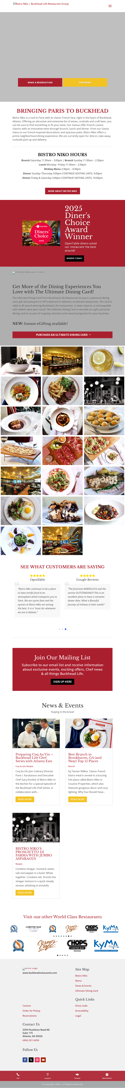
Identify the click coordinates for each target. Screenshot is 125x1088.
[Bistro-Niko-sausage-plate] (62, 464)
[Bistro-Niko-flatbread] (21, 464)
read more (25, 799)
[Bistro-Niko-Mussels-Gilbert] (21, 374)
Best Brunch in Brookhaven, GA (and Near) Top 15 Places (85, 758)
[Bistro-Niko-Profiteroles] (62, 524)
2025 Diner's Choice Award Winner (79, 222)
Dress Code (81, 1005)
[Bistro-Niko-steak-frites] (62, 404)
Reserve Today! (74, 258)
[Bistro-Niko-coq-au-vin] (104, 524)
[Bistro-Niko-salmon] (21, 434)
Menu (78, 980)
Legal (78, 1015)
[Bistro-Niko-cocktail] (104, 374)
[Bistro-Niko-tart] (104, 464)
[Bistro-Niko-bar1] (62, 554)
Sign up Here (62, 681)
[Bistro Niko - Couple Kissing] (104, 404)
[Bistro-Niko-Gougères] (104, 434)
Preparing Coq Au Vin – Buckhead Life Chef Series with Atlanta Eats (34, 758)
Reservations (30, 1015)
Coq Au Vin (20, 766)
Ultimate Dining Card (86, 990)
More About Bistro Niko (62, 191)
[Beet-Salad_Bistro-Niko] (21, 554)
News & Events (83, 985)
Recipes (29, 766)
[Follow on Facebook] (25, 1059)
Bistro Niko (81, 975)
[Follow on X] (31, 1059)
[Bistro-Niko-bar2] (21, 494)
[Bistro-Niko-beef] (62, 434)
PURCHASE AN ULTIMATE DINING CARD (62, 335)
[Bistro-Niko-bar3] (62, 374)
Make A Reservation (40, 82)
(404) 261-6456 (31, 1040)
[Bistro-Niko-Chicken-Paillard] (62, 494)
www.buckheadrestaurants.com (40, 972)
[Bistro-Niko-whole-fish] (104, 494)
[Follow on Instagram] (37, 1059)
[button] (59, 629)
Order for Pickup (31, 1010)
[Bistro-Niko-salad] (21, 524)
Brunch (71, 766)
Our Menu (85, 82)
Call (18, 1078)
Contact (27, 1005)
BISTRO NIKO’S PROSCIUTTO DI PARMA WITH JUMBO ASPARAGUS (34, 854)
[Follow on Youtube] (43, 1059)
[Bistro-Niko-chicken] (21, 404)
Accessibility (81, 1010)
